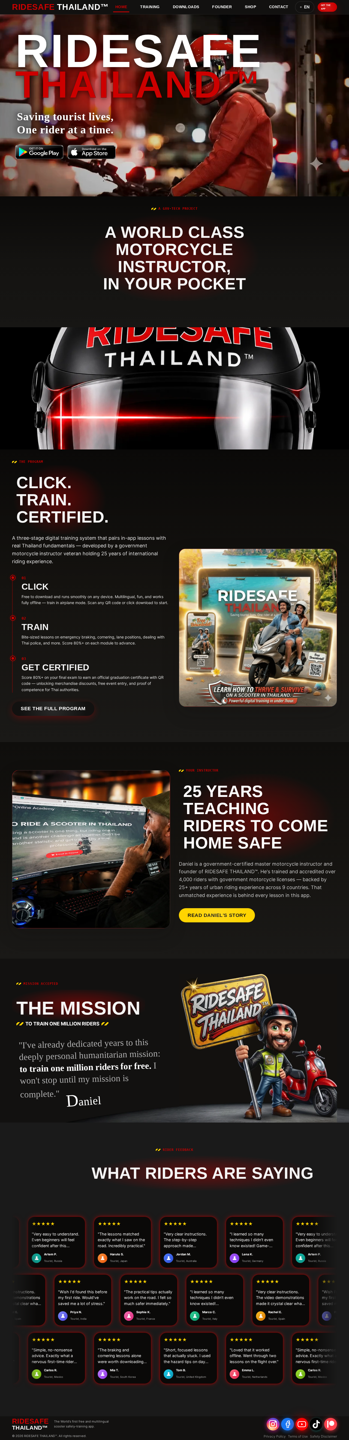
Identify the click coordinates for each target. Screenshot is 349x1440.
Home (121, 7)
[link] (39, 152)
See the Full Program (53, 708)
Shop (250, 7)
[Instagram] (273, 1424)
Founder (222, 7)
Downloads (186, 7)
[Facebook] (287, 1424)
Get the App (326, 7)
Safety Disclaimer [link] (323, 1436)
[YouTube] (302, 1424)
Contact (278, 7)
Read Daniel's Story (217, 915)
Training (150, 7)
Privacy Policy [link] (275, 1436)
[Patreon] (330, 1424)
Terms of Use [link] (298, 1436)
